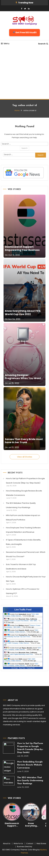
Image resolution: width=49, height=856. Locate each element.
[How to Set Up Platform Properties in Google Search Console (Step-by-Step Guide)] (9, 748)
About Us (6, 844)
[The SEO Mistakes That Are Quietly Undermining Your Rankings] (9, 780)
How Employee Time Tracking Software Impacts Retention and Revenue (23, 529)
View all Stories (24, 456)
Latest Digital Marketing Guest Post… (22, 654)
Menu (6, 43)
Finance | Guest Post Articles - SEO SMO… (24, 620)
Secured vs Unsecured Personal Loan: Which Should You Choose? (25, 554)
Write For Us (18, 844)
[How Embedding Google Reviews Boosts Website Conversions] (9, 766)
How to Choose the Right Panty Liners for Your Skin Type (26, 578)
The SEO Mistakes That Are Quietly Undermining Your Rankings (21, 505)
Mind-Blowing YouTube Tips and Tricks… (18, 636)
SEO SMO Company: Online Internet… (21, 615)
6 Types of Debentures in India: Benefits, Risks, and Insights (23, 542)
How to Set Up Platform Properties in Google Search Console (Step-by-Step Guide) (25, 480)
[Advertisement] (24, 73)
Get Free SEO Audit (26, 32)
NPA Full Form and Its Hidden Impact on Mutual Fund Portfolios (23, 517)
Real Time (22, 668)
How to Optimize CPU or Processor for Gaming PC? (22, 591)
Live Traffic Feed (22, 609)
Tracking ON (30, 668)
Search (42, 43)
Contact (29, 844)
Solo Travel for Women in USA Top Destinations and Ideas (21, 566)
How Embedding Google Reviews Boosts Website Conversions (24, 492)
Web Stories (41, 844)
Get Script (14, 668)
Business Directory (24, 847)
